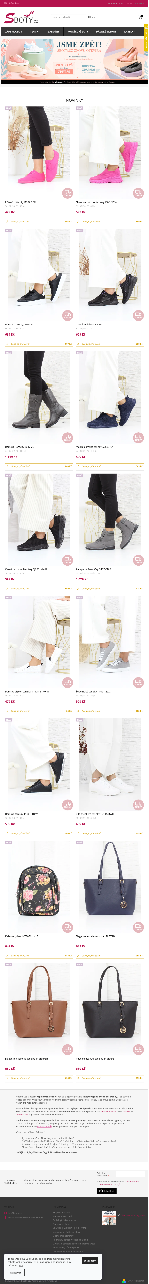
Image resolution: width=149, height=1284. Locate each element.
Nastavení (16, 1272)
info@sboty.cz (15, 1213)
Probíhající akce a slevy (64, 1220)
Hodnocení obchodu (63, 1216)
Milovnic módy (44, 1126)
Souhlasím (90, 1260)
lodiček (104, 1111)
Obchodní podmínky (63, 1235)
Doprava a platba (61, 1224)
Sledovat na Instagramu (133, 1215)
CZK (127, 3)
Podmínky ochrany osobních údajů (70, 1239)
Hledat (92, 17)
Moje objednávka (61, 1212)
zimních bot (22, 1114)
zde (21, 1265)
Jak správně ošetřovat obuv (66, 1231)
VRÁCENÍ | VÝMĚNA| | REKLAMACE (70, 1228)
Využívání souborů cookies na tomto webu (74, 1243)
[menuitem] (13, 31)
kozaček (127, 1111)
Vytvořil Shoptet (136, 1280)
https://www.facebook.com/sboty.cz (26, 1217)
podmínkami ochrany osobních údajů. (118, 1183)
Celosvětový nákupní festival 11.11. (70, 1251)
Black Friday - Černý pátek (66, 1247)
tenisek (112, 1111)
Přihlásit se (106, 1191)
